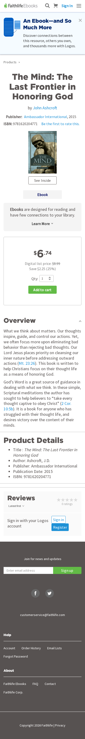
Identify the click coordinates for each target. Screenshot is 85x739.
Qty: (34, 278)
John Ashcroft (45, 107)
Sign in (58, 519)
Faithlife (47, 725)
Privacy (60, 725)
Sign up (67, 570)
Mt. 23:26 (27, 363)
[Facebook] (35, 593)
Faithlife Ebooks (15, 684)
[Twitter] (49, 593)
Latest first (14, 506)
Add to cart (42, 289)
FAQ (35, 684)
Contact (50, 684)
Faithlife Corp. (13, 692)
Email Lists (54, 648)
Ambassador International (45, 116)
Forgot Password (16, 656)
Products (10, 62)
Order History (31, 648)
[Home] (21, 5)
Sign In (67, 5)
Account (9, 648)
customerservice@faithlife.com (42, 615)
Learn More (41, 223)
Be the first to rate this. (60, 123)
